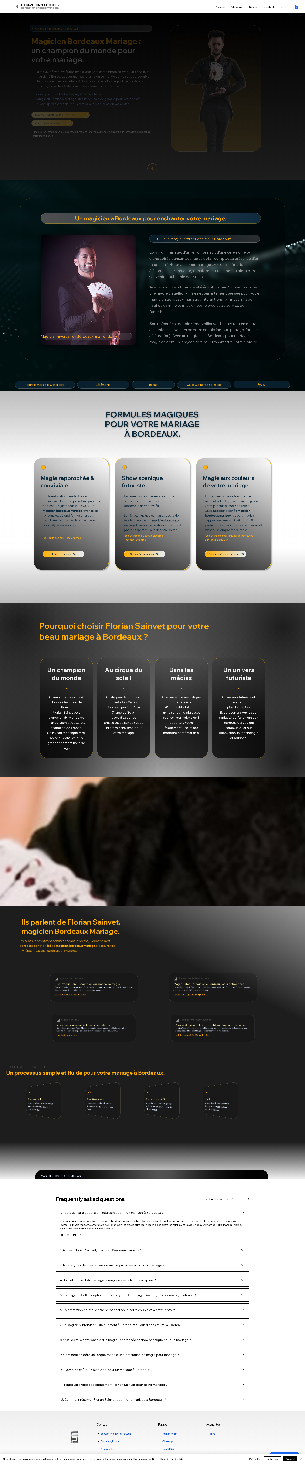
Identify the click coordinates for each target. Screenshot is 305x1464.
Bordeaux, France (110, 1441)
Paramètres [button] (255, 1459)
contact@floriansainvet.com (40, 7)
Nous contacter (109, 1448)
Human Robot (169, 1433)
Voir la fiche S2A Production (70, 994)
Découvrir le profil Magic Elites (190, 994)
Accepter (290, 1459)
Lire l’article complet (67, 1035)
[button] (296, 6)
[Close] (301, 1458)
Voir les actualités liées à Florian (193, 1035)
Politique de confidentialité (170, 1459)
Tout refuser (272, 1459)
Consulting (168, 1448)
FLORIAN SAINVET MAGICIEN (40, 5)
